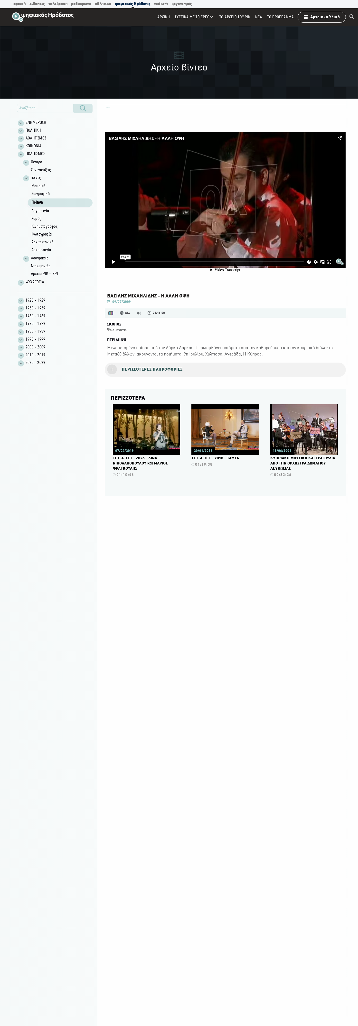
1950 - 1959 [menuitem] (35, 308)
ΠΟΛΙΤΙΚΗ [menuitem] (33, 130)
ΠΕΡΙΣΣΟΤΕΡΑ (128, 398)
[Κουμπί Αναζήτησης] (83, 108)
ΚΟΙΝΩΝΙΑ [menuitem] (34, 146)
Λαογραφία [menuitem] (39, 258)
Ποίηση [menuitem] (37, 202)
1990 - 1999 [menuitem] (35, 339)
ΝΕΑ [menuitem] (258, 17)
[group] (57, 218)
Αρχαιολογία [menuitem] (41, 250)
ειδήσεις (37, 4)
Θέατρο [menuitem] (36, 162)
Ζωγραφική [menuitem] (40, 194)
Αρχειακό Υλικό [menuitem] (325, 17)
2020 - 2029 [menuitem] (35, 363)
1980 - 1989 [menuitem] (35, 332)
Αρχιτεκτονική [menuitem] (42, 242)
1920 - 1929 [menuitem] (35, 300)
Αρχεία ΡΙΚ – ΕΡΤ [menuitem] (44, 274)
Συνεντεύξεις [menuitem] (41, 170)
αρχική (19, 4)
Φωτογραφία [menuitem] (41, 234)
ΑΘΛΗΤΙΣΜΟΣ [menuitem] (36, 138)
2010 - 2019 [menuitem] (35, 355)
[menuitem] (351, 17)
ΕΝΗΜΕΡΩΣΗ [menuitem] (36, 123)
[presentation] (225, 370)
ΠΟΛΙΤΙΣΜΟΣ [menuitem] (35, 154)
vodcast (161, 4)
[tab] (225, 370)
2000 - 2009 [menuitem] (35, 347)
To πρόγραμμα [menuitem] (280, 17)
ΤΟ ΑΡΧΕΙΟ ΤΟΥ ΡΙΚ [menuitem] (235, 17)
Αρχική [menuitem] (163, 17)
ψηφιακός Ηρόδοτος (133, 4)
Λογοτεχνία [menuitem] (40, 211)
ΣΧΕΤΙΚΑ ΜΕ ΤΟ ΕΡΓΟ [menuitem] (192, 17)
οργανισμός (181, 4)
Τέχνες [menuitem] (36, 178)
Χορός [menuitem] (36, 219)
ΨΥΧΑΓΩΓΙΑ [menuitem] (35, 282)
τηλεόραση (58, 4)
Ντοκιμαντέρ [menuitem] (40, 266)
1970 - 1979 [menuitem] (35, 324)
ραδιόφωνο (81, 4)
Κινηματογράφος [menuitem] (44, 227)
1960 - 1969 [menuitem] (35, 316)
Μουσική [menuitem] (38, 186)
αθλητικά (103, 4)
